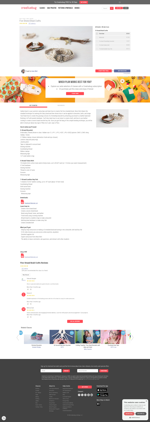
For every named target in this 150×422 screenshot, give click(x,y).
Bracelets (31, 18)
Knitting (37, 388)
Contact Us (51, 400)
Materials (101, 37)
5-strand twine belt (104, 45)
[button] (135, 418)
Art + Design (38, 392)
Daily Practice (52, 8)
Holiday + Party (39, 407)
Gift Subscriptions (67, 390)
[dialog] (135, 409)
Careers (51, 396)
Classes (42, 8)
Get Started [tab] (33, 105)
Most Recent (26, 275)
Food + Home (39, 404)
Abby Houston (88, 349)
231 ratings (25, 268)
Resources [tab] (61, 105)
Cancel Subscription (67, 410)
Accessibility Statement (68, 388)
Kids (37, 402)
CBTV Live (113, 347)
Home (20, 18)
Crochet (37, 390)
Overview (101, 33)
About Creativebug (53, 392)
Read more (136, 410)
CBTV (62, 347)
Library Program (53, 404)
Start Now (75, 93)
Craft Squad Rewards (54, 388)
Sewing (37, 396)
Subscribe (104, 371)
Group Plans (52, 402)
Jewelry (27, 18)
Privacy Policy (96, 379)
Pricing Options (127, 73)
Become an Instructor (54, 398)
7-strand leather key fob (105, 49)
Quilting (37, 398)
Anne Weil (34, 71)
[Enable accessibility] (4, 418)
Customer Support (67, 396)
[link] (32, 202)
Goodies (77, 8)
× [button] (146, 401)
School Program (53, 407)
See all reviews (75, 321)
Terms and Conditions (88, 379)
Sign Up (66, 371)
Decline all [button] (140, 413)
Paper (37, 394)
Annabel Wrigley (36, 347)
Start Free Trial (104, 71)
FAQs (64, 394)
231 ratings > (32, 23)
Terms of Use (66, 398)
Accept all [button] (129, 413)
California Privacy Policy (68, 404)
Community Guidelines (68, 402)
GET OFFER (119, 8)
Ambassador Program (54, 409)
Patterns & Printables (65, 8)
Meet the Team (52, 394)
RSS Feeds (51, 411)
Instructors (51, 390)
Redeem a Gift (66, 392)
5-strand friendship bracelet (106, 41)
